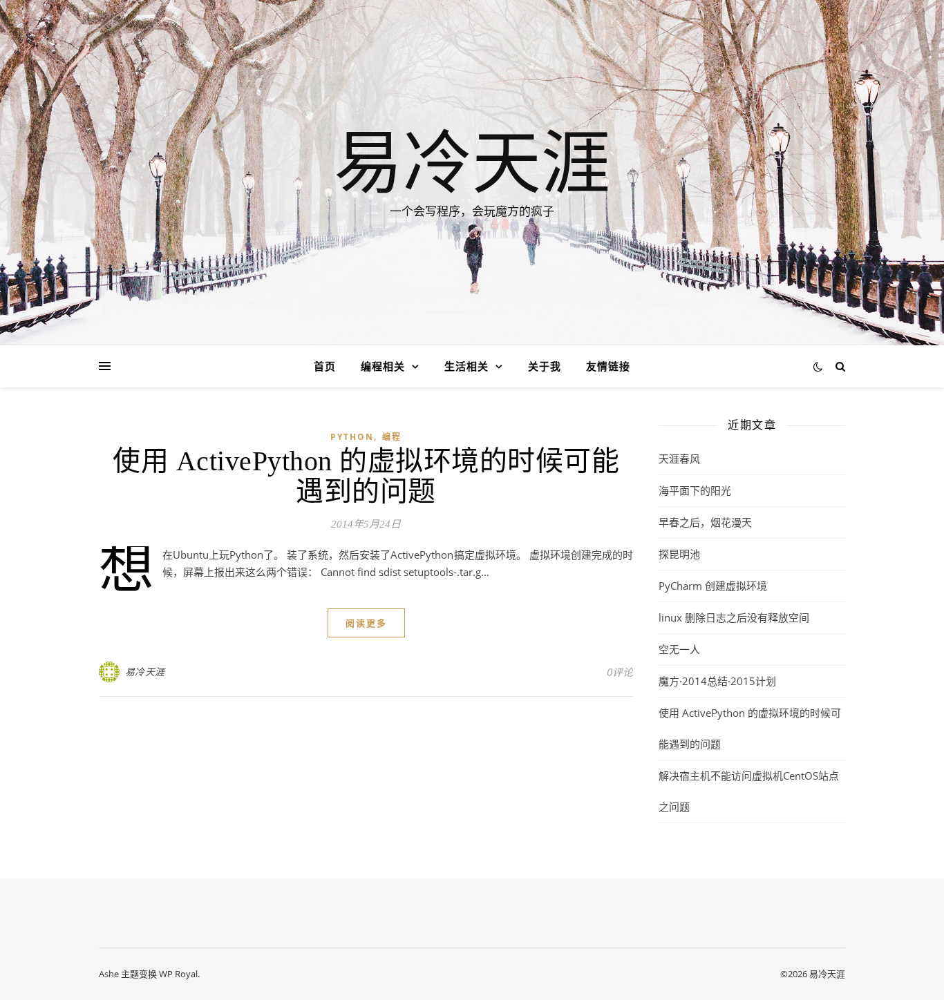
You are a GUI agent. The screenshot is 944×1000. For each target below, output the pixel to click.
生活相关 (466, 366)
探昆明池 (679, 554)
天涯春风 (679, 458)
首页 (325, 366)
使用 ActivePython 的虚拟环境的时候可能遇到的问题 (366, 476)
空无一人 (679, 649)
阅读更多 (366, 623)
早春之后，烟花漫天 (705, 522)
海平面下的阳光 (695, 490)
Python (352, 437)
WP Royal (178, 974)
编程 (392, 437)
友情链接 (608, 366)
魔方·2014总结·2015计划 (717, 681)
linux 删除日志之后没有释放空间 (734, 617)
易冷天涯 (472, 160)
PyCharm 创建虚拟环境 (713, 586)
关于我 (544, 366)
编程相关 (383, 366)
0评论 (620, 672)
